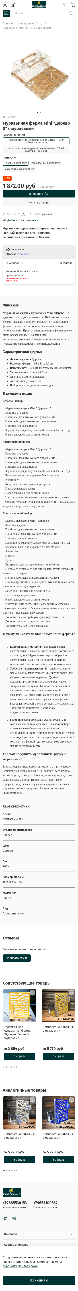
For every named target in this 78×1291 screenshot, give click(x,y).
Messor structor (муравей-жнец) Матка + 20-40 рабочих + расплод (36, 149)
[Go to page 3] (9, 1067)
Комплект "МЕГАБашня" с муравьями (58, 1028)
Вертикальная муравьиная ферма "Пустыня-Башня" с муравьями (17, 1032)
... (41, 23)
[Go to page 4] (11, 1067)
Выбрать (19, 1056)
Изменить (23, 254)
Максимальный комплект (19, 169)
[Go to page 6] (16, 1067)
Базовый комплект (16, 163)
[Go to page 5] (14, 1067)
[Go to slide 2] (40, 112)
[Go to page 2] (6, 1067)
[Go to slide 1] (37, 112)
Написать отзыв (17, 958)
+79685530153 (15, 1203)
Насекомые (26, 23)
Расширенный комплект (45, 163)
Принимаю (39, 1280)
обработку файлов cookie (20, 1266)
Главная (8, 23)
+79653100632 (45, 1203)
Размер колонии (14, 135)
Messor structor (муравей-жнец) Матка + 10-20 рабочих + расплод (36, 141)
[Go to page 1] (4, 1067)
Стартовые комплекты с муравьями (27, 28)
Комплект (9, 158)
